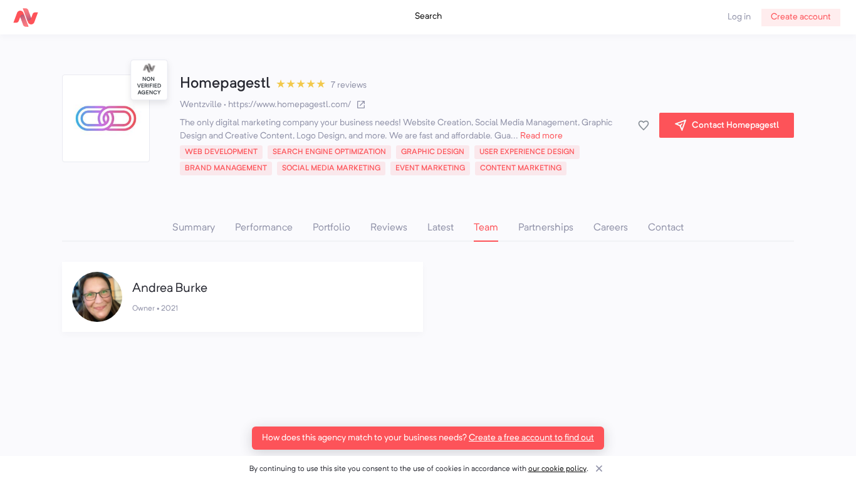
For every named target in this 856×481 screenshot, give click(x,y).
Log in (739, 17)
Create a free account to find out (531, 437)
